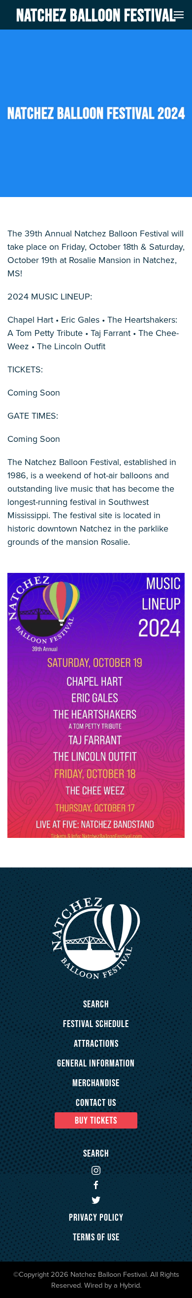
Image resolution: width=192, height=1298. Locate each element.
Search (96, 1003)
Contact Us (96, 1102)
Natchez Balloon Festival (96, 15)
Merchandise (96, 1082)
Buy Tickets (96, 1120)
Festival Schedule (96, 1023)
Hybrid (130, 1285)
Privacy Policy (96, 1217)
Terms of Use (96, 1236)
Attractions (96, 1043)
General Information (96, 1063)
